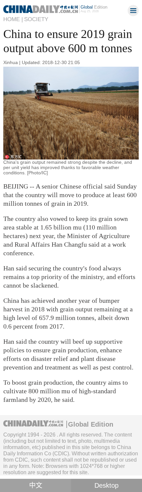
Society (36, 19)
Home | (13, 19)
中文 (35, 485)
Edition (94, 7)
